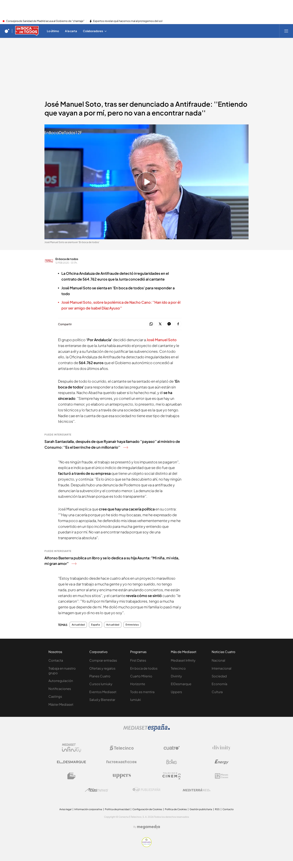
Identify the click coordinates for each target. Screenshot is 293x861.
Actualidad (78, 625)
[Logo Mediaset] (146, 730)
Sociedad (219, 676)
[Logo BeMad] (71, 776)
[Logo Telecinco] (122, 748)
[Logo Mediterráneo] (196, 789)
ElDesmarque (181, 684)
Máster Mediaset (60, 704)
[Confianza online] (146, 846)
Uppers (176, 692)
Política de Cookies (176, 809)
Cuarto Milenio (141, 676)
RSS (217, 809)
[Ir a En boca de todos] (27, 31)
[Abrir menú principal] (286, 31)
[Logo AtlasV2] (96, 790)
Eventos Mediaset (102, 692)
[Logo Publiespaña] (146, 790)
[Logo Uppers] (121, 776)
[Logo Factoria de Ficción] (121, 762)
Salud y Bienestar (102, 699)
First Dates (138, 660)
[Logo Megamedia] (148, 827)
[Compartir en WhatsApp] (151, 324)
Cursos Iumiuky (100, 684)
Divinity (176, 676)
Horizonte (137, 684)
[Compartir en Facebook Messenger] (169, 324)
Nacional (218, 660)
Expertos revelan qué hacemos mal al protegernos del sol (127, 21)
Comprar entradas (103, 660)
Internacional (221, 668)
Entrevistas (132, 625)
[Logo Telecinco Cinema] (171, 776)
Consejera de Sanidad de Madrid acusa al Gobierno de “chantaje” (45, 21)
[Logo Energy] (222, 762)
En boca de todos (66, 258)
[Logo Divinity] (221, 748)
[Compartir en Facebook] (178, 324)
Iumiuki (135, 699)
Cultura (217, 692)
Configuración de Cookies (147, 809)
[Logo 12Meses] (221, 776)
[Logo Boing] (171, 762)
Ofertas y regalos (102, 668)
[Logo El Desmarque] (71, 762)
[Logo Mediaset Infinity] (71, 748)
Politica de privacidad (117, 809)
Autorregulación (60, 681)
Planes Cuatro (99, 676)
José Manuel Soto (161, 339)
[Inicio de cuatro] (7, 31)
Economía (219, 684)
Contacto (228, 809)
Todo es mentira (142, 692)
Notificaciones (59, 689)
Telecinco (178, 668)
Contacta (55, 660)
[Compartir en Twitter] (160, 324)
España (95, 625)
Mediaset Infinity (183, 660)
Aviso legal (65, 809)
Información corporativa (88, 809)
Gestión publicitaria (201, 809)
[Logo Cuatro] (172, 748)
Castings (55, 696)
